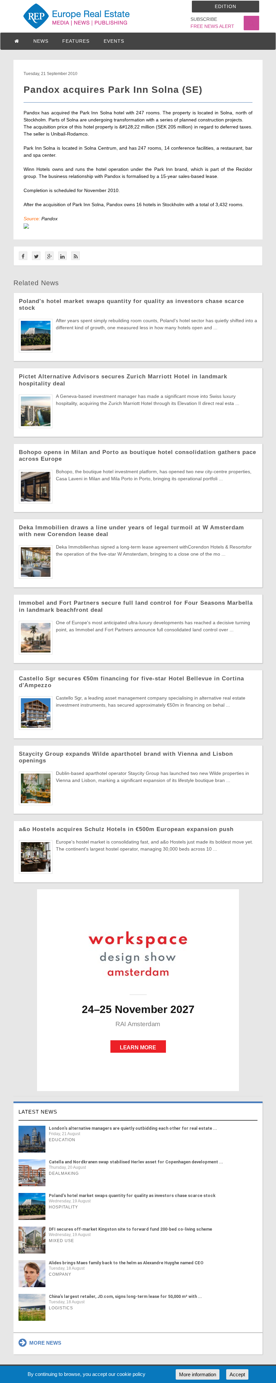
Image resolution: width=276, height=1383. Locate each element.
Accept (237, 1374)
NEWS (40, 41)
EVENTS (114, 41)
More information (197, 1374)
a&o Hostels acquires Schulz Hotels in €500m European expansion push (126, 829)
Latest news (38, 1112)
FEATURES (76, 41)
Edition (225, 6)
